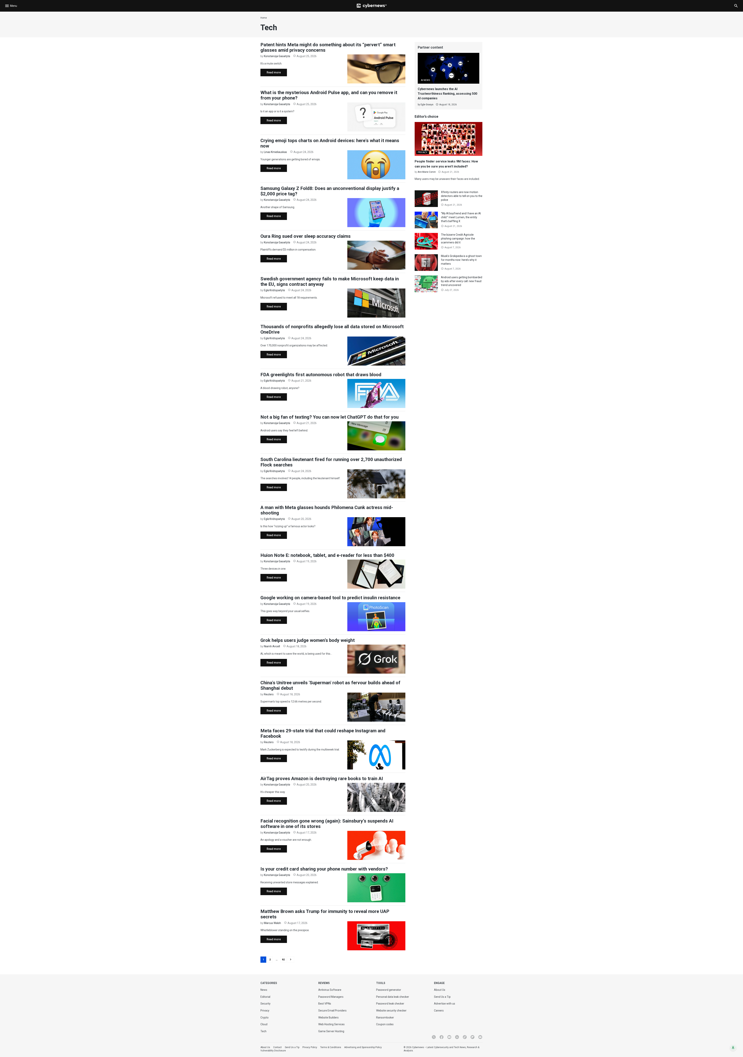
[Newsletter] (480, 1037)
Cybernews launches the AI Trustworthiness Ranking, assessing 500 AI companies (447, 93)
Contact (277, 1047)
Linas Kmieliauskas (275, 152)
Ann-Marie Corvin (427, 172)
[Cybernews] (372, 5)
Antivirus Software (329, 989)
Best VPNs (324, 1003)
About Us (439, 989)
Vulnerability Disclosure (273, 1050)
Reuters (269, 694)
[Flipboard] (472, 1037)
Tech (263, 1031)
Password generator (388, 989)
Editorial (265, 996)
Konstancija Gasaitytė (277, 56)
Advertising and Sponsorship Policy (363, 1047)
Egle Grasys (427, 104)
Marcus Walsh (272, 923)
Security (265, 1003)
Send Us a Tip (442, 996)
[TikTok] (464, 1037)
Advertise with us (444, 1003)
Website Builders (328, 1017)
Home (263, 17)
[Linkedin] (457, 1037)
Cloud (263, 1024)
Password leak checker (390, 1003)
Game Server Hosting (331, 1031)
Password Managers (330, 996)
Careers (439, 1010)
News (263, 989)
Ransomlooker (385, 1017)
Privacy (264, 1010)
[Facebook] (441, 1037)
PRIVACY (422, 152)
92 (283, 959)
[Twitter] (433, 1037)
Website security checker (391, 1010)
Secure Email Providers (332, 1010)
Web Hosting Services (331, 1024)
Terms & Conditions (330, 1047)
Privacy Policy (309, 1047)
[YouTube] (449, 1037)
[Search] (736, 6)
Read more (270, 73)
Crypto (264, 1017)
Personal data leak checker (392, 996)
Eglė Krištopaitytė (274, 290)
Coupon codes (385, 1024)
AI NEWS (425, 80)
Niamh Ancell (272, 646)
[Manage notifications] (733, 1048)
